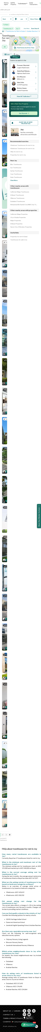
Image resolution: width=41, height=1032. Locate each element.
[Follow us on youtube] (29, 1014)
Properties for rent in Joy (18, 155)
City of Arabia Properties (18, 217)
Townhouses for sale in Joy (18, 240)
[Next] (10, 834)
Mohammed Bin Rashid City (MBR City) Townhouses (24, 204)
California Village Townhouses (19, 192)
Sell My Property (13, 3)
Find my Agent (6, 3)
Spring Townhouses (16, 171)
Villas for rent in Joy (16, 152)
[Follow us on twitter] (29, 1011)
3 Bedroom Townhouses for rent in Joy (22, 145)
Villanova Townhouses (17, 198)
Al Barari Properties (16, 224)
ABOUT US (7, 1011)
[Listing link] (4, 77)
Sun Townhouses (15, 167)
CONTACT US (8, 1014)
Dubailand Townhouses (17, 201)
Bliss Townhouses (16, 164)
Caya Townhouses (16, 174)
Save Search (35, 28)
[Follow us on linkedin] (34, 1011)
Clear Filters (27, 28)
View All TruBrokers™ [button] (24, 96)
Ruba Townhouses (16, 177)
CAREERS (17, 1011)
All (5, 47)
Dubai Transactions (33, 3)
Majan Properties (15, 220)
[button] (7, 19)
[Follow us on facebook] (24, 1011)
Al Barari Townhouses (17, 195)
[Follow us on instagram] (24, 1014)
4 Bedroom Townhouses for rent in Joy (22, 148)
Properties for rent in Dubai (18, 236)
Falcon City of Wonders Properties (21, 227)
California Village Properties (19, 214)
